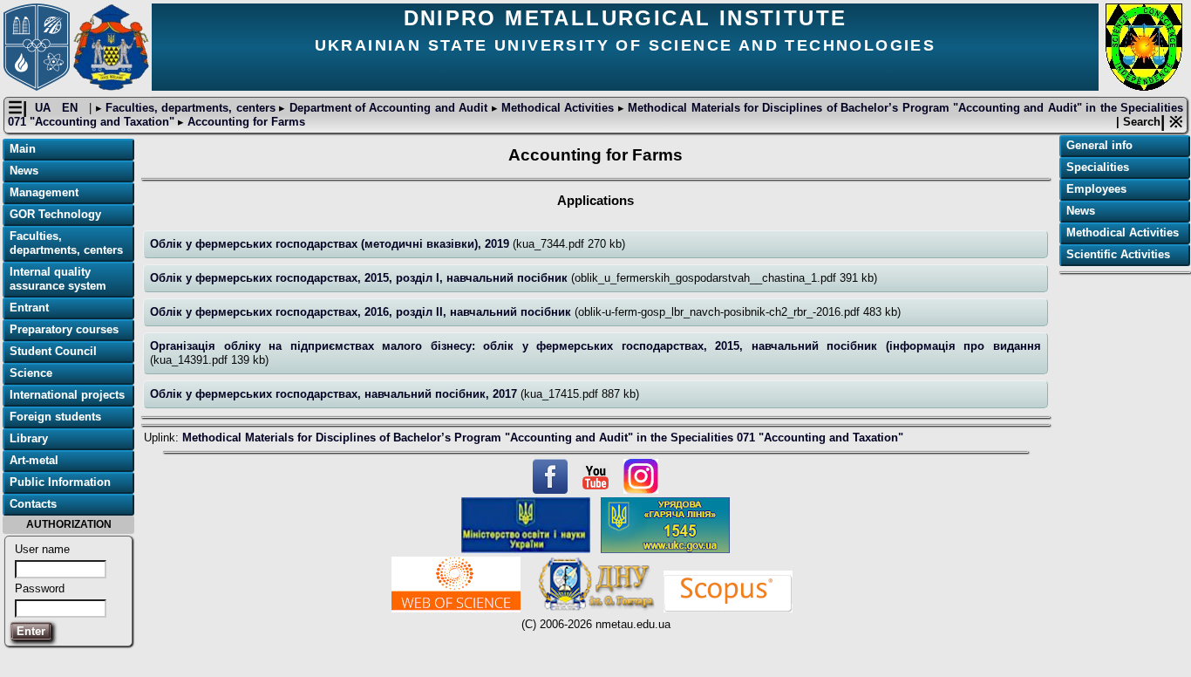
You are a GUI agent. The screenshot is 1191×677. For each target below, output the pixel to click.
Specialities (1097, 167)
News (24, 170)
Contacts (33, 503)
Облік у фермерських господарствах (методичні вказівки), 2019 (331, 243)
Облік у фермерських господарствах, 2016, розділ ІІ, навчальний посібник (362, 311)
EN (71, 107)
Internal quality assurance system (58, 278)
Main (23, 148)
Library (29, 438)
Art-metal (34, 460)
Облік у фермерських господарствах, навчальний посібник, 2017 (335, 393)
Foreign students (55, 416)
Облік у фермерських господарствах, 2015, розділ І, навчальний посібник (360, 277)
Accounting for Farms (244, 121)
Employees (1096, 188)
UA (44, 107)
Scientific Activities (1118, 254)
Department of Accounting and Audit (388, 107)
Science (31, 373)
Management (44, 192)
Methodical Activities (558, 107)
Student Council (53, 351)
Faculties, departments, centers (191, 107)
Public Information (60, 482)
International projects (67, 394)
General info (1099, 145)
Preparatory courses (64, 329)
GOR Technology (55, 214)
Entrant (29, 307)
